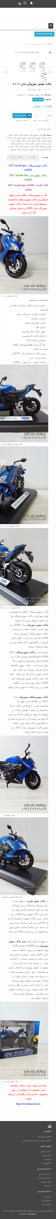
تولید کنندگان (45, 1152)
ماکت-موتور (37, 135)
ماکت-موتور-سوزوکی (30, 150)
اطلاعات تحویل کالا (44, 1137)
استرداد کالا (46, 1201)
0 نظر (40, 90)
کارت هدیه (46, 1156)
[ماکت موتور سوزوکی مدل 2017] (28, 52)
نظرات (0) (32, 157)
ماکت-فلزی (47, 150)
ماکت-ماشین (13, 147)
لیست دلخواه (46, 1182)
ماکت (21, 147)
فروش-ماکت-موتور (39, 141)
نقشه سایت (46, 1205)
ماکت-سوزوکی (15, 150)
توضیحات (45, 157)
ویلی (40, 150)
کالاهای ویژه (46, 1163)
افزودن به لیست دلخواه (40, 120)
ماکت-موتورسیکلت (25, 135)
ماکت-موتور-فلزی (38, 138)
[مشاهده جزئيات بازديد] (49, 1126)
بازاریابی (47, 1159)
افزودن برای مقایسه (21, 120)
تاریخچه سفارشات (44, 1178)
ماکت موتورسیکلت (23, 616)
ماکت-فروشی (28, 147)
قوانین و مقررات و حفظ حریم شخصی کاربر (36, 1141)
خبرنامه (47, 1186)
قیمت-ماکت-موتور (23, 141)
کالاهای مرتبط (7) (16, 157)
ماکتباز (32, 144)
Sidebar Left (43, 34)
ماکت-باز (25, 144)
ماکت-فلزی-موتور (24, 138)
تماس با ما (46, 1197)
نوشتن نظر (32, 90)
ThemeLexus (32, 1214)
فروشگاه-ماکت (40, 147)
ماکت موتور (21, 665)
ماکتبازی (18, 144)
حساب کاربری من (44, 1174)
